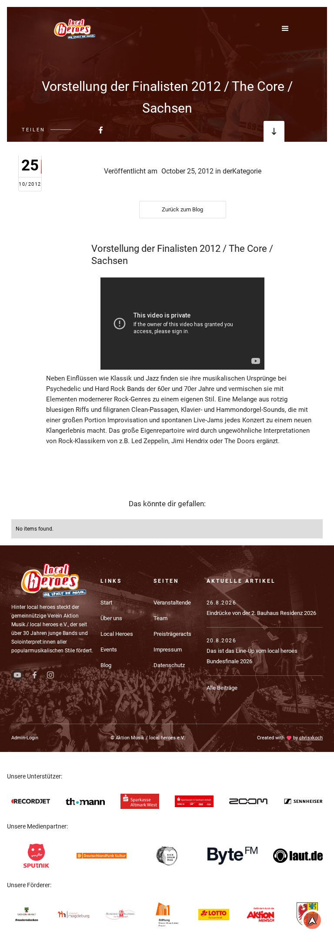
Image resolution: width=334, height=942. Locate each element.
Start (106, 602)
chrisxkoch (311, 738)
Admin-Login (24, 738)
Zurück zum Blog (182, 209)
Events (108, 649)
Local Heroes (116, 634)
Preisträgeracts (172, 634)
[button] (289, 29)
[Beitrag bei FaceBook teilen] (79, 129)
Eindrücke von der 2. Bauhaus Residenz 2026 (261, 613)
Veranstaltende (172, 602)
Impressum (168, 649)
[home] (74, 29)
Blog (105, 665)
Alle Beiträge (222, 688)
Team (160, 618)
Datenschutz (169, 665)
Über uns (111, 618)
